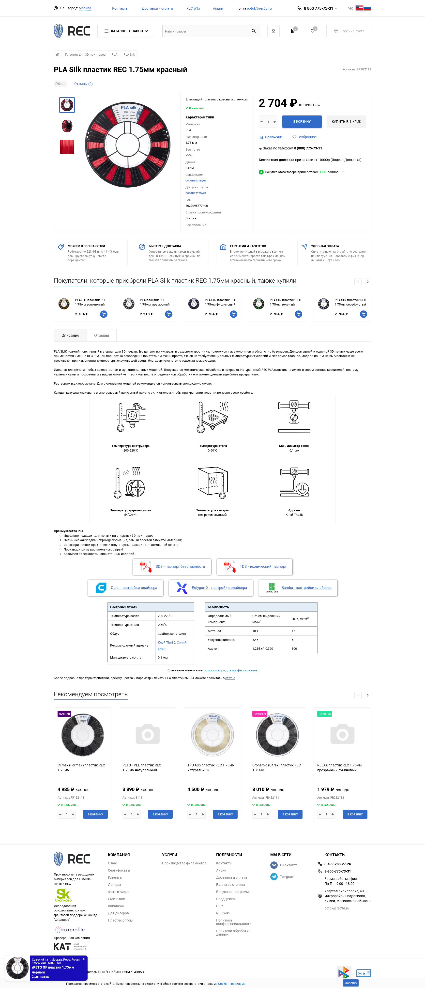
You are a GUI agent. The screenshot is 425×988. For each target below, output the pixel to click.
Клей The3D (166, 642)
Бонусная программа (233, 891)
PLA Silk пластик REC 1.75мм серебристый (350, 302)
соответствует (195, 180)
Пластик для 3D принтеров (85, 54)
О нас (112, 863)
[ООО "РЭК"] (77, 859)
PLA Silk (129, 54)
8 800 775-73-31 (318, 8)
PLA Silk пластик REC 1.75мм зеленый (285, 302)
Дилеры (114, 884)
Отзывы (101, 335)
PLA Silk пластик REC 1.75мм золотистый (90, 302)
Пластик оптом (120, 920)
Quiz (219, 906)
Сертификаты (119, 870)
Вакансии (116, 906)
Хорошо (351, 983)
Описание (70, 335)
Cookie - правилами (231, 984)
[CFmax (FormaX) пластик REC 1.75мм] (82, 735)
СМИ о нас (116, 899)
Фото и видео (118, 891)
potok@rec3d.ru (259, 8)
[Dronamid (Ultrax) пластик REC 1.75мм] (277, 735)
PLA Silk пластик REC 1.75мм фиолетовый (220, 302)
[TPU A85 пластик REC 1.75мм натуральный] (212, 735)
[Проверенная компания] (70, 933)
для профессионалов (242, 670)
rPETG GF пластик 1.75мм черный (53, 969)
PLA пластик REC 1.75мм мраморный (155, 302)
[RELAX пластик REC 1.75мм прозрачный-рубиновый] (342, 735)
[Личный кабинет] (273, 31)
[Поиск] (254, 31)
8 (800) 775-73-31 (308, 148)
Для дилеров (118, 913)
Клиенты (115, 877)
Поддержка (225, 899)
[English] (359, 8)
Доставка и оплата (157, 8)
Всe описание (195, 225)
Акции (218, 8)
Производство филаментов (184, 863)
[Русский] (367, 8)
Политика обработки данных (233, 932)
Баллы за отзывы (230, 884)
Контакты (120, 8)
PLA (114, 54)
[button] (367, 281)
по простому (212, 670)
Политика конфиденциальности (233, 922)
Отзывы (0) (83, 83)
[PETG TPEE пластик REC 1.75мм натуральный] (147, 735)
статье (230, 678)
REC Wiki (193, 8)
